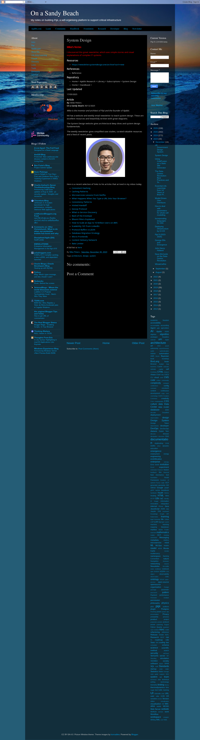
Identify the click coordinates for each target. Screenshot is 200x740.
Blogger (134, 734)
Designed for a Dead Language (46, 150)
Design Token (159, 423)
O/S (167, 571)
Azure (157, 356)
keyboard (166, 511)
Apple (167, 340)
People (34, 58)
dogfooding (159, 443)
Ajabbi (159, 331)
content (153, 391)
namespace (155, 556)
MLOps (159, 545)
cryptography (159, 401)
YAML (165, 720)
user (152, 696)
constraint (165, 388)
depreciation (154, 418)
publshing (160, 624)
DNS (167, 436)
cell (167, 369)
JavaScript (154, 509)
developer (164, 426)
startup (153, 669)
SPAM (166, 664)
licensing (157, 519)
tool (156, 690)
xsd (162, 720)
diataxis (153, 431)
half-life (157, 490)
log (160, 522)
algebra (153, 334)
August (159, 272)
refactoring (155, 632)
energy (166, 454)
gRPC (152, 490)
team (166, 677)
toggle (152, 690)
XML (158, 720)
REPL (167, 635)
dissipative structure (157, 436)
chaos (153, 375)
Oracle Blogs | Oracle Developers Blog (44, 265)
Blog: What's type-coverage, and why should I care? (45, 275)
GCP (167, 483)
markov (153, 530)
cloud (156, 377)
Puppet (166, 624)
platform (166, 607)
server (162, 656)
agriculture (165, 328)
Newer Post (73, 343)
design (86, 256)
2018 (155, 291)
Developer (114, 28)
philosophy (155, 603)
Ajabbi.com (36, 28)
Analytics (165, 337)
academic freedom (159, 320)
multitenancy (155, 554)
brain (166, 361)
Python (37, 272)
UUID (163, 696)
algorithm (164, 334)
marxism (153, 532)
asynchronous (164, 348)
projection (153, 622)
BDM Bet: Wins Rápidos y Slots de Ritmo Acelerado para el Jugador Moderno (46, 305)
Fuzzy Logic (160, 483)
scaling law (164, 642)
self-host (166, 653)
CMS (166, 377)
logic (162, 522)
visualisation (155, 704)
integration (165, 504)
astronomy (154, 348)
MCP (159, 535)
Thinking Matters (42, 331)
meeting (166, 535)
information (165, 501)
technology (165, 682)
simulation (164, 658)
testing (161, 684)
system (93, 256)
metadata (154, 540)
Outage (166, 587)
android (152, 340)
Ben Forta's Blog (42, 165)
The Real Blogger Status (45, 323)
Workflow (154, 714)
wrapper (166, 717)
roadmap (159, 640)
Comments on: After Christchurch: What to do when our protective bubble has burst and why (46, 230)
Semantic (154, 656)
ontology (154, 579)
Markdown (165, 527)
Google (160, 488)
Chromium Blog (41, 201)
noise (152, 569)
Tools (33, 68)
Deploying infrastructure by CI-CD (161, 229)
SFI (168, 656)
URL (167, 693)
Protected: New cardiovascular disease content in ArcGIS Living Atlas (46, 159)
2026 (155, 128)
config (166, 386)
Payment (153, 595)
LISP (152, 522)
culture (153, 404)
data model (163, 407)
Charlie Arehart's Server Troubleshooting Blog (45, 186)
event (157, 465)
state (161, 669)
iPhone (161, 506)
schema (165, 645)
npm (151, 571)
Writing (153, 720)
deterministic (154, 426)
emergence (155, 451)
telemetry (153, 685)
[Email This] (114, 252)
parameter (165, 590)
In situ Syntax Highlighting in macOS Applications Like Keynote (45, 342)
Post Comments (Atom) (89, 349)
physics (165, 603)
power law (165, 612)
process (166, 617)
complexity (155, 383)
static (167, 669)
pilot (152, 607)
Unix (162, 693)
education (154, 448)
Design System (159, 420)
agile (158, 328)
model (153, 548)
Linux (167, 519)
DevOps (154, 428)
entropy (166, 462)
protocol (166, 622)
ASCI (159, 346)
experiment (164, 467)
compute (166, 383)
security (154, 653)
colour (158, 380)
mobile (166, 546)
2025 (155, 132)
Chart (158, 375)
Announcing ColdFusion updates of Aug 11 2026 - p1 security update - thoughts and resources (46, 192)
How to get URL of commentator (41, 317)
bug (167, 364)
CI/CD (166, 375)
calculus (166, 366)
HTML (161, 495)
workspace (155, 717)
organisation (155, 587)
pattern (165, 592)
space (161, 663)
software (154, 663)
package (153, 590)
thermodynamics (157, 687)
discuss (153, 434)
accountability (154, 325)
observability (164, 574)
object (152, 574)
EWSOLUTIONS (41, 244)
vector (160, 699)
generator (154, 485)
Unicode (157, 694)
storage (166, 671)
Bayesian (165, 356)
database (154, 409)
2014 (155, 305)
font (167, 475)
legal (151, 519)
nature (166, 559)
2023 (155, 139)
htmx (167, 496)
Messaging (164, 537)
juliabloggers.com (42, 253)
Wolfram (153, 712)
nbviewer (166, 561)
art (151, 346)
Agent (153, 328)
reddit (167, 630)
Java (167, 506)
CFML (160, 372)
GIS (167, 485)
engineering (155, 456)
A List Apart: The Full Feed (46, 148)
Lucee (167, 522)
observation (154, 576)
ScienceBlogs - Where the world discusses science (46, 288)
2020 (155, 284)
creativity (165, 398)
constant (153, 388)
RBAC (161, 630)
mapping (153, 527)
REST (162, 637)
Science (34, 75)
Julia (167, 509)
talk (161, 677)
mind (167, 543)
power (159, 612)
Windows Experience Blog (46, 349)
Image (156, 501)
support (161, 674)
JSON (163, 509)
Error (152, 465)
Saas (152, 642)
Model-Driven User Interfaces (161, 200)
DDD (167, 410)
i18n (157, 498)
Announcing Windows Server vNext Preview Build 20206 (45, 352)
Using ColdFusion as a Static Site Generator (161, 163)
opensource (155, 584)
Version (165, 699)
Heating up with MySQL (43, 268)
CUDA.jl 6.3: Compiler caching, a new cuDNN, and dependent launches (46, 257)
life (162, 519)
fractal (166, 477)
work (167, 712)
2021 (155, 280)
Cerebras (153, 372)
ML (151, 545)
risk (167, 637)
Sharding (153, 658)
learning (165, 516)
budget (161, 364)
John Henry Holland (160, 249)
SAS (157, 642)
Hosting (153, 496)
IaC (161, 498)
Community (60, 28)
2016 (155, 298)
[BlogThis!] (117, 252)
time (167, 687)
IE (151, 501)
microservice (155, 543)
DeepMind (165, 412)
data (161, 404)
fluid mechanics (157, 475)
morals (166, 551)
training (166, 690)
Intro (33, 42)
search (166, 650)
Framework (154, 480)
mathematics (163, 532)
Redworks (35, 71)
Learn (48, 28)
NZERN (162, 571)
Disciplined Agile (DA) (44, 238)
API (160, 339)
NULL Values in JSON (43, 333)
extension (153, 470)
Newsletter (137, 28)
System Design (161, 155)
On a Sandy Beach (55, 12)
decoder (153, 412)
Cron (152, 401)
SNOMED (154, 661)
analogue (154, 337)
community (165, 380)
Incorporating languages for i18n (160, 221)
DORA (152, 446)
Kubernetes (154, 517)
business (153, 366)
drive (159, 446)
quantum (166, 627)
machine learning (159, 524)
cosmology (154, 396)
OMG (167, 576)
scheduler (153, 645)
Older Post (138, 343)
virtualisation (165, 701)
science (154, 647)
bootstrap (165, 359)
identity (166, 498)
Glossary (35, 62)
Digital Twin (164, 431)
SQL (152, 666)
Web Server (155, 709)
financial (166, 472)
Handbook (74, 28)
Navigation (154, 561)
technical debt (155, 679)
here (80, 247)
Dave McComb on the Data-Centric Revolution (161, 257)
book (152, 359)
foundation (153, 477)
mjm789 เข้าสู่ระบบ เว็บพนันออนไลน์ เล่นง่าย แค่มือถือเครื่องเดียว (46, 220)
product (153, 619)
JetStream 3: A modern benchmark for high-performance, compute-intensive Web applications (44, 206)
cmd (161, 377)
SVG (167, 674)
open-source (163, 582)
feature (166, 470)
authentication (164, 351)
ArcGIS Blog (39, 155)
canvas (153, 369)
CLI (151, 377)
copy (163, 393)
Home (106, 343)
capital (161, 369)
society (166, 661)
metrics (166, 540)
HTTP (152, 498)
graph (166, 488)
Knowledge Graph (157, 514)
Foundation (88, 28)
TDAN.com (39, 301)
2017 (155, 295)
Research (102, 28)
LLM (156, 522)
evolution (164, 464)
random (156, 630)
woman (160, 712)
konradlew (115, 734)
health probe (39, 240)
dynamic (166, 446)
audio (152, 351)
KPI (168, 514)
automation (164, 353)
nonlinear (158, 569)
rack (151, 630)
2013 (155, 309)
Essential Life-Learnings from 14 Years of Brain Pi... (161, 190)
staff (156, 666)
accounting (165, 325)
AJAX (167, 332)
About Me (35, 52)
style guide (154, 674)
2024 (155, 135)
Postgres (165, 609)
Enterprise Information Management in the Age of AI (45, 247)
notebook (165, 569)
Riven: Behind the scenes (44, 283)
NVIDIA (156, 571)
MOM (160, 548)
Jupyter (153, 511)
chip (162, 374)
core (167, 393)
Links (33, 65)
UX (167, 696)
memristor (153, 537)
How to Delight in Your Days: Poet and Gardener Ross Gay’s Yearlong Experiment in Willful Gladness (46, 177)
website (165, 709)
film (160, 472)
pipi (158, 606)
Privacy (166, 614)
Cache (159, 367)
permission (155, 600)
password (153, 592)
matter (152, 535)
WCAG (166, 706)
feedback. (153, 472)
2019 (155, 287)
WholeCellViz (160, 264)
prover (152, 625)
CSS (166, 401)
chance (166, 372)
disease (166, 434)
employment (155, 454)
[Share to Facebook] (122, 252)
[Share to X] (119, 252)
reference (165, 632)
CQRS (160, 396)
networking (155, 564)
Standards (164, 666)
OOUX (162, 579)
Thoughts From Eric (43, 338)
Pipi (32, 45)
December (160, 142)
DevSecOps (164, 429)
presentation (154, 614)
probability (154, 617)
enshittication (156, 459)
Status (161, 672)
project (166, 619)
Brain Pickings (41, 172)
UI (151, 693)
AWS (152, 356)
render (161, 635)
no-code (166, 566)
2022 (155, 277)
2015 (155, 302)
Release (154, 635)
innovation (154, 504)
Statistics (154, 671)
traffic (160, 690)
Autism (153, 354)
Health (160, 493)
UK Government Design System (161, 148)
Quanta (159, 627)
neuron (166, 564)
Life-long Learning (39, 55)
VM (163, 704)
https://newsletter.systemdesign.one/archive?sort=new (98, 64)
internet (153, 506)
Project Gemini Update (43, 168)
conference (154, 386)
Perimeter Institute (159, 598)
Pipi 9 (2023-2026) (160, 236)
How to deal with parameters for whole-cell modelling (161, 210)
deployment (155, 415)
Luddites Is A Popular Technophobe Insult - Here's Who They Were (45, 294)
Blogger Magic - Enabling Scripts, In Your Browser (44, 326)
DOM (167, 443)
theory (167, 685)
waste (159, 706)
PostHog (153, 612)
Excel (152, 467)
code (152, 380)
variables (153, 699)
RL (151, 640)
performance (164, 595)
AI (151, 331)
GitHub (153, 488)
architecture (77, 256)
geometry (161, 485)
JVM (159, 511)
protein (160, 622)
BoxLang (154, 361)
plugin (153, 609)
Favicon (160, 470)
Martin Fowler (164, 529)
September (161, 269)
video (152, 701)
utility (157, 696)
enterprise (155, 461)
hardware (153, 493)
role (167, 640)
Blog (126, 28)
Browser (153, 364)
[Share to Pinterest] (124, 252)
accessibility (155, 323)
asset (167, 346)
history (166, 493)
